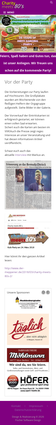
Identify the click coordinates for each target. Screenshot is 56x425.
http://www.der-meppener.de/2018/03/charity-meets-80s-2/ (28, 272)
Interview (20, 155)
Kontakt (16, 406)
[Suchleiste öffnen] (51, 2)
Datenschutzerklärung (28, 410)
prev (43, 292)
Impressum (36, 406)
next (48, 292)
